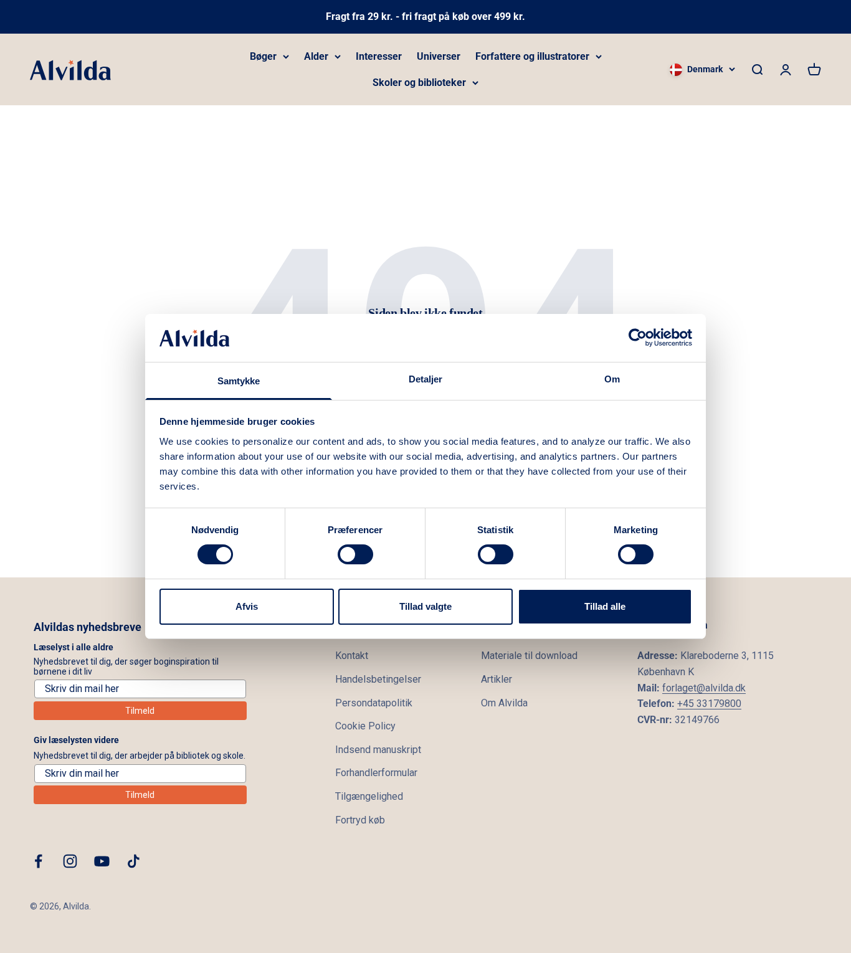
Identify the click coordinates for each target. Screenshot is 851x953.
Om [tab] (612, 379)
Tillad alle (604, 606)
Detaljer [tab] (426, 379)
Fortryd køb (360, 820)
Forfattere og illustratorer (532, 56)
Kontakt (351, 655)
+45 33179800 (709, 703)
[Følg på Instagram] (70, 861)
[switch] (355, 554)
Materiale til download (529, 655)
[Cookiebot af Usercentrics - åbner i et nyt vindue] (637, 337)
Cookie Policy (365, 726)
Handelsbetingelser (378, 679)
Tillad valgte (425, 606)
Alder (316, 56)
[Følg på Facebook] (38, 861)
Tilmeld (140, 711)
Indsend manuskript (378, 750)
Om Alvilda (504, 703)
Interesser (379, 56)
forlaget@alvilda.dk (704, 688)
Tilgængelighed (369, 796)
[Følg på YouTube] (101, 861)
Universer (438, 56)
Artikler (496, 679)
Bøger (263, 56)
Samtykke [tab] (238, 381)
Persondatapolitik (373, 703)
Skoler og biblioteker (419, 82)
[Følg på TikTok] (133, 861)
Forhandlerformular (376, 773)
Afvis (246, 606)
